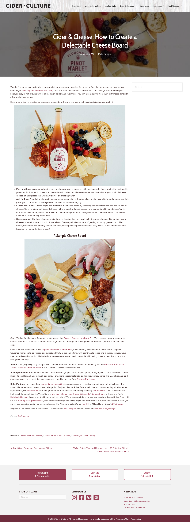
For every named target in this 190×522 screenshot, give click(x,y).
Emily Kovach (104, 54)
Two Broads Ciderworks (79, 394)
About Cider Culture (133, 497)
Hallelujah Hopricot (19, 397)
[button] (136, 6)
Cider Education (127, 6)
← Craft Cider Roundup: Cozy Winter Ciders (31, 448)
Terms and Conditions (134, 507)
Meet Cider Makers (93, 6)
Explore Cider (110, 6)
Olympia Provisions (86, 379)
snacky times (47, 384)
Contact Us (129, 504)
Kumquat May (97, 394)
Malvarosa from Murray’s (29, 367)
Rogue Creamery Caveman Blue (57, 349)
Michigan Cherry (59, 394)
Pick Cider (76, 6)
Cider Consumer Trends (31, 435)
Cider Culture (49, 435)
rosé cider (59, 384)
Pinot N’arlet (32, 390)
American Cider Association (137, 501)
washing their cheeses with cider (37, 90)
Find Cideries (174, 6)
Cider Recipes (63, 435)
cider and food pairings (104, 408)
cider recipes (70, 408)
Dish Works (23, 416)
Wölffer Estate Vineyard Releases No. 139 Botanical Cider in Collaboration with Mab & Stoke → (101, 450)
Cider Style (77, 435)
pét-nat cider (99, 390)
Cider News (144, 6)
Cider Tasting (89, 435)
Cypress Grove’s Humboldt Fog (78, 338)
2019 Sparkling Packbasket (30, 400)
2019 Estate (118, 404)
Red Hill (85, 404)
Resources (157, 6)
